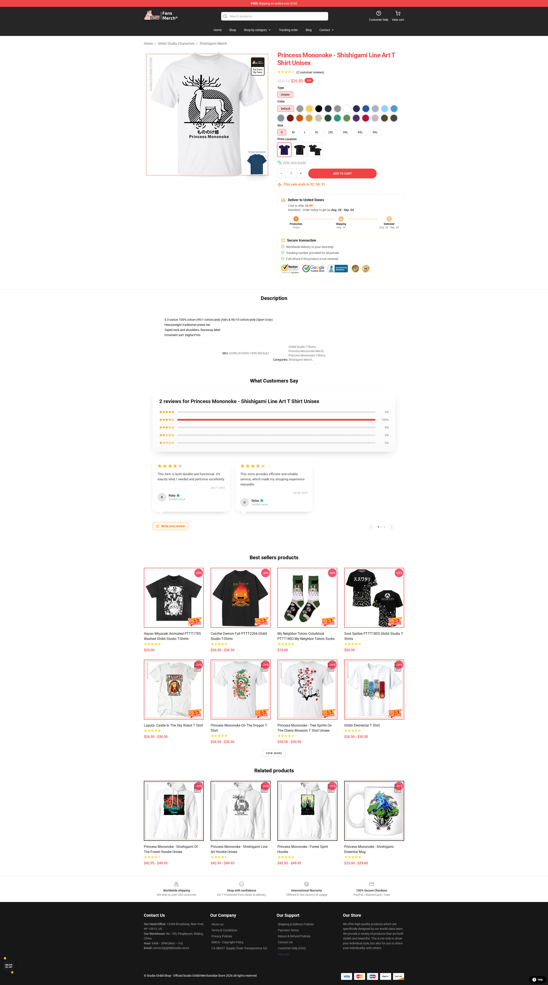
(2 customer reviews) (310, 72)
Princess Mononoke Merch (306, 351)
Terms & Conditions (224, 930)
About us (217, 924)
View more (274, 753)
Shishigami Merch (213, 44)
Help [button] (540, 979)
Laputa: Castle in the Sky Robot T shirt (173, 725)
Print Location (287, 139)
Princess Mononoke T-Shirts (307, 355)
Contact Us (285, 942)
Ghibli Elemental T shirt (362, 725)
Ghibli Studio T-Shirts (302, 347)
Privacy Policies (221, 936)
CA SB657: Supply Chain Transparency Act (239, 948)
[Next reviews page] (392, 527)
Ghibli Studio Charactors (176, 44)
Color (281, 101)
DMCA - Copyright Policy (227, 942)
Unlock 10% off (8, 966)
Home (148, 44)
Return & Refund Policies (294, 936)
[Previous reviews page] (371, 527)
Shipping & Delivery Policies (296, 924)
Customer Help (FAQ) (292, 948)
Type (280, 87)
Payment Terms (288, 930)
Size (280, 125)
